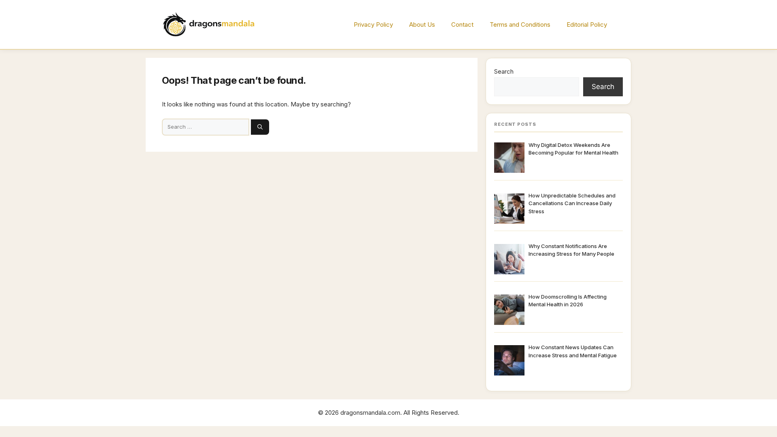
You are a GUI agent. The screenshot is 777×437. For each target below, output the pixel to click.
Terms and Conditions (520, 24)
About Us (422, 24)
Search (504, 71)
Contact (462, 24)
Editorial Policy (587, 24)
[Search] (260, 127)
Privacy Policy (373, 24)
